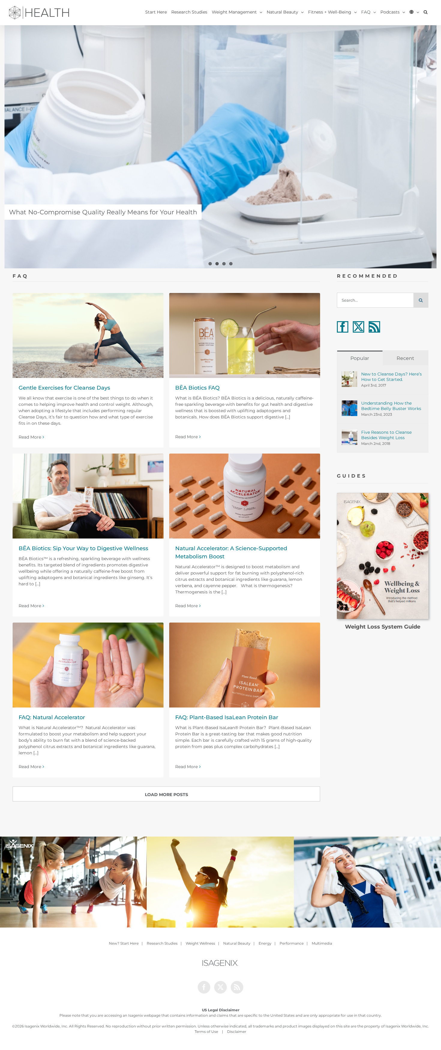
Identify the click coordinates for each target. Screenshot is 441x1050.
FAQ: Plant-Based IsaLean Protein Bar (226, 717)
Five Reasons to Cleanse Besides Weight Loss (386, 435)
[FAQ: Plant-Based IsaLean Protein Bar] (244, 665)
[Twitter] (358, 327)
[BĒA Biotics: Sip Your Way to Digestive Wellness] (88, 496)
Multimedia (322, 943)
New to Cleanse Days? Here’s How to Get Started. (391, 376)
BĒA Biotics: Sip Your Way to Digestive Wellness (83, 548)
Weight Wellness (200, 943)
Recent (405, 358)
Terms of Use (206, 1031)
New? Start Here (124, 943)
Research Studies (162, 943)
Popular (359, 358)
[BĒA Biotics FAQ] (244, 335)
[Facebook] (342, 327)
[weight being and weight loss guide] (382, 495)
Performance (292, 943)
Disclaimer (236, 1031)
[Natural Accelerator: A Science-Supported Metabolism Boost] (244, 496)
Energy (265, 943)
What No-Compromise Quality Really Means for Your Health (103, 212)
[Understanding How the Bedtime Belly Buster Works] (349, 403)
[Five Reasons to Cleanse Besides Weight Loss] (349, 432)
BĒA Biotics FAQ (197, 388)
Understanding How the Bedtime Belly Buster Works (391, 405)
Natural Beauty (236, 943)
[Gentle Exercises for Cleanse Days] (88, 335)
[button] (426, 12)
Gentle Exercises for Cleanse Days (64, 388)
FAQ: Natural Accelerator (52, 717)
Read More (30, 437)
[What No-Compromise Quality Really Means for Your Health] (220, 146)
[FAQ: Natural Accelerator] (88, 665)
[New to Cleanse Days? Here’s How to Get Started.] (349, 374)
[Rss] (374, 327)
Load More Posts (166, 794)
